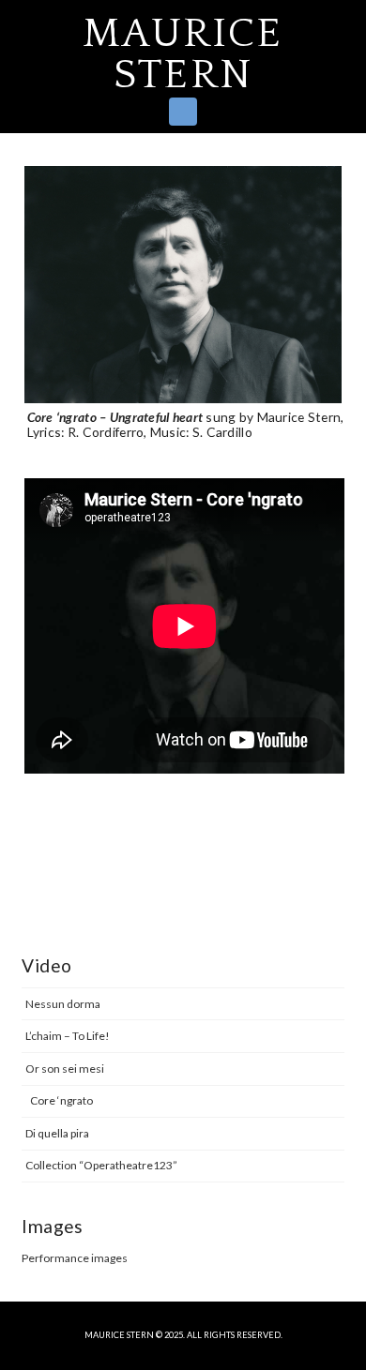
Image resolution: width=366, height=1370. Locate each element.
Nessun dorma (62, 1004)
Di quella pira (57, 1133)
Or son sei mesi (64, 1068)
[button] (183, 112)
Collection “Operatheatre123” (101, 1165)
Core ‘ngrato (61, 1100)
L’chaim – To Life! (67, 1036)
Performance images (75, 1258)
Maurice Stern (182, 54)
